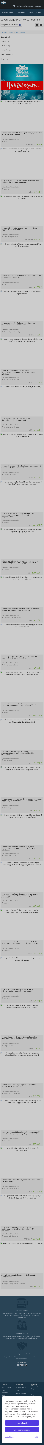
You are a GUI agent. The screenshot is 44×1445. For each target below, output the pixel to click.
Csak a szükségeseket (22, 1430)
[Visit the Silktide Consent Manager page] (36, 1437)
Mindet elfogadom (22, 1423)
